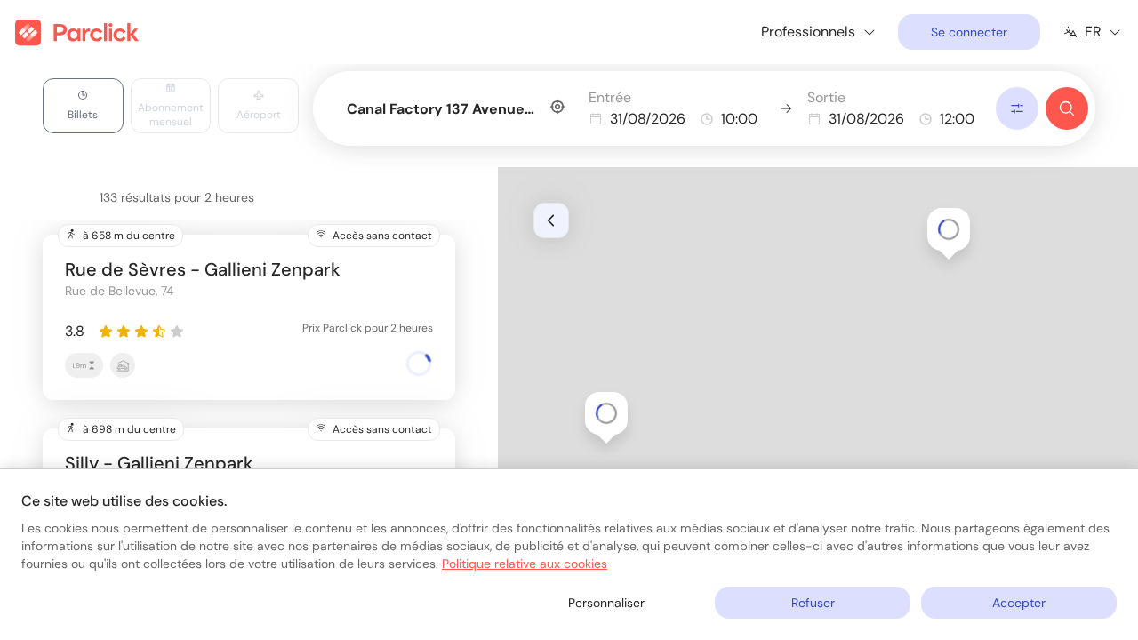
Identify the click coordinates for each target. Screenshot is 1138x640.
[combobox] (455, 105)
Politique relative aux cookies (524, 564)
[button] (948, 229)
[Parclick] (77, 32)
